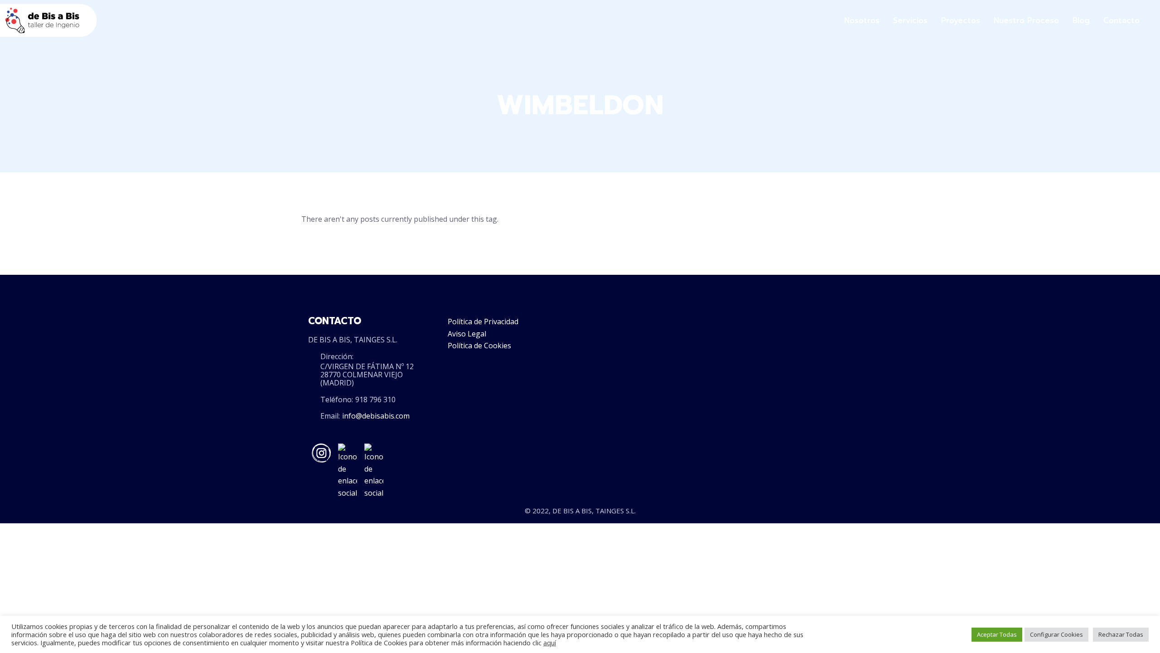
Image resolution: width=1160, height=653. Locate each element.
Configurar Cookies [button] (1056, 634)
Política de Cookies (479, 346)
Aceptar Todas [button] (997, 634)
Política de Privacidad (483, 321)
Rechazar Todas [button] (1120, 634)
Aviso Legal (467, 334)
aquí (549, 642)
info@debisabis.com (376, 416)
